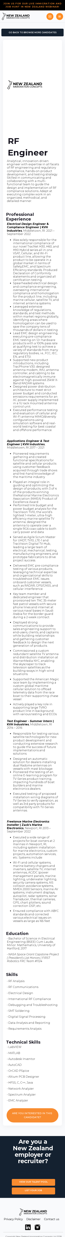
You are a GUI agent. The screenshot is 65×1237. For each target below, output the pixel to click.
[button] (59, 16)
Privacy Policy (13, 1219)
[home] (16, 16)
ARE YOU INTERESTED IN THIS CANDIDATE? (32, 1115)
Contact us (51, 1219)
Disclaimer (33, 1219)
